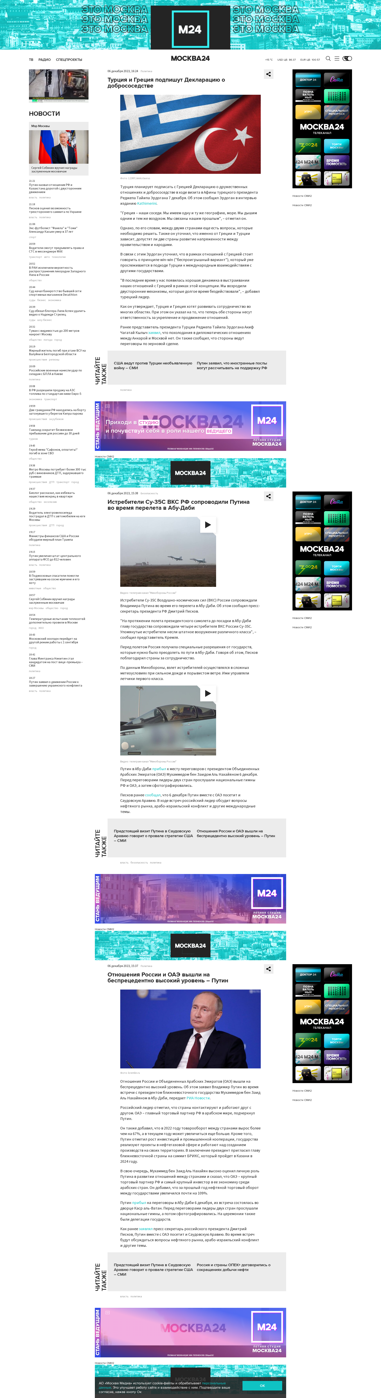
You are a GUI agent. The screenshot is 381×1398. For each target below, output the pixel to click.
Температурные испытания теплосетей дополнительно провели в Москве (57, 621)
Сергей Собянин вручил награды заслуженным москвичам (54, 170)
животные (35, 588)
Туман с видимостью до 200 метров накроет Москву (54, 333)
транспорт (35, 257)
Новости (44, 114)
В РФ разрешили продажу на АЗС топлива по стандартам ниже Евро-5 (55, 392)
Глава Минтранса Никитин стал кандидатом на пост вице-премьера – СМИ (56, 662)
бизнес (41, 300)
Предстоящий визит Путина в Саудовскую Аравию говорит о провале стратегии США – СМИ (153, 836)
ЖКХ (41, 628)
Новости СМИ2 (104, 456)
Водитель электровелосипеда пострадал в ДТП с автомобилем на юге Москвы (57, 516)
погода (48, 340)
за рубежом (56, 419)
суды (32, 300)
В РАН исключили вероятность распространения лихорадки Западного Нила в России (57, 271)
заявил (154, 333)
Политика (146, 71)
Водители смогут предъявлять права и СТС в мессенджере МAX (56, 250)
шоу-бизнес (44, 320)
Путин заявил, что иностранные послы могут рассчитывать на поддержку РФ (232, 365)
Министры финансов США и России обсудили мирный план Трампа (54, 538)
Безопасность (149, 493)
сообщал (153, 795)
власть (33, 197)
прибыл (159, 769)
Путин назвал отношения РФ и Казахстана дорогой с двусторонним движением (55, 188)
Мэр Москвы (40, 126)
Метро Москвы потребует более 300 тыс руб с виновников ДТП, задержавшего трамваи (57, 473)
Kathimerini (147, 203)
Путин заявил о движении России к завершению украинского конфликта (55, 684)
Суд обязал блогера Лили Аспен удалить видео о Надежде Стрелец (57, 313)
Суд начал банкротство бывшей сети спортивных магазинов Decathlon (55, 293)
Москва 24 (190, 58)
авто (47, 257)
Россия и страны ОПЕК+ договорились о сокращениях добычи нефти (233, 1267)
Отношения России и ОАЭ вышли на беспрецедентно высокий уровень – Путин (236, 833)
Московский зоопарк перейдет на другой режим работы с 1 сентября (53, 640)
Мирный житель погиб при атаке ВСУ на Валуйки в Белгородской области (57, 352)
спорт (32, 237)
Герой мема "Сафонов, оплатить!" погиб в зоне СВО (53, 451)
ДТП (51, 482)
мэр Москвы (36, 608)
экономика (54, 300)
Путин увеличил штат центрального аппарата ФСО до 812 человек (55, 558)
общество (35, 280)
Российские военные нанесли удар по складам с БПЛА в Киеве (55, 372)
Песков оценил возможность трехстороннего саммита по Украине (55, 210)
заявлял (146, 1229)
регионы (54, 359)
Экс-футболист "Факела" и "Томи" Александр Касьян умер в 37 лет (53, 230)
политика (45, 197)
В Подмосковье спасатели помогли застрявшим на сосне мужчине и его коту (54, 579)
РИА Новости (198, 1098)
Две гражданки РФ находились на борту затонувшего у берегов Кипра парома (57, 412)
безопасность (139, 862)
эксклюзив (50, 502)
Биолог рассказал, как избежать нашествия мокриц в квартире (52, 495)
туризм (33, 439)
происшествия (38, 359)
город (58, 340)
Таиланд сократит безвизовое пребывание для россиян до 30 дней (54, 432)
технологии (59, 257)
